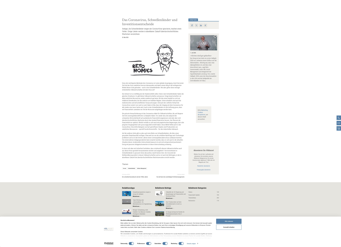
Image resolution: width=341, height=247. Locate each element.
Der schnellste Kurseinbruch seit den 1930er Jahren (135, 177)
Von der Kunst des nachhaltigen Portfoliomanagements (170, 177)
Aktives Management (141, 168)
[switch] (148, 243)
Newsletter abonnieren (203, 166)
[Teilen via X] (196, 25)
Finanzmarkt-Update (203, 195)
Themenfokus (203, 198)
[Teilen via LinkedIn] (201, 25)
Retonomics (203, 201)
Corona (124, 168)
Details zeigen (191, 243)
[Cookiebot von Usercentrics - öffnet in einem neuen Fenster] (109, 243)
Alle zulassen (229, 221)
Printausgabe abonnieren (203, 170)
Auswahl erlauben (228, 227)
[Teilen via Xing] (205, 25)
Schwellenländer (131, 168)
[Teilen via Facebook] (192, 25)
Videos (203, 192)
